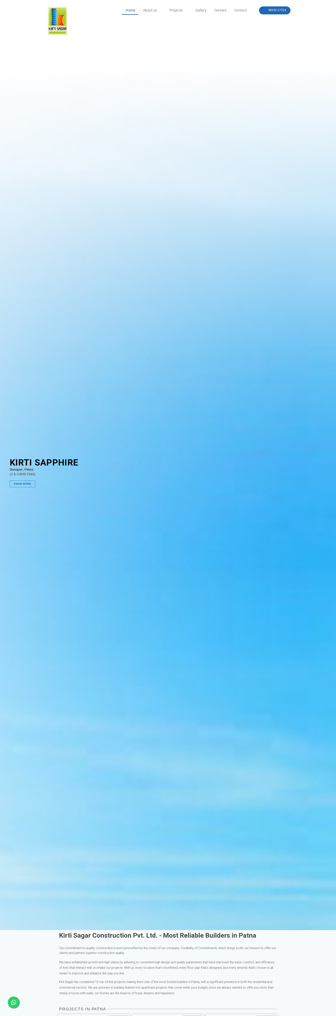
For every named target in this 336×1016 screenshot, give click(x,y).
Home (130, 10)
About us (150, 10)
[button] (274, 10)
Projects (176, 10)
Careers (220, 10)
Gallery (200, 10)
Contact (240, 10)
